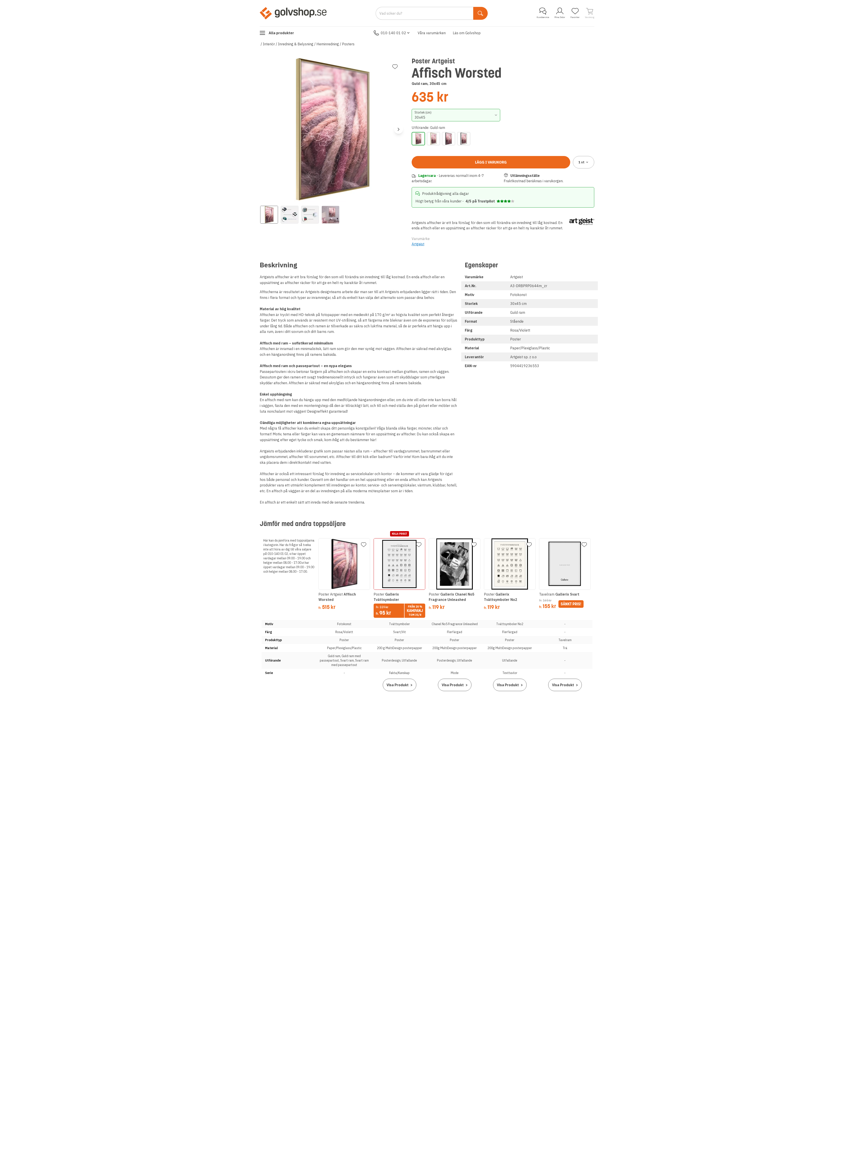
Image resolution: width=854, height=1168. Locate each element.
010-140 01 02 (393, 33)
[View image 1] (269, 215)
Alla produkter (281, 33)
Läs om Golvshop (467, 33)
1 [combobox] (581, 162)
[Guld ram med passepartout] (433, 138)
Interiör (269, 44)
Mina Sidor (559, 17)
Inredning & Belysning (295, 44)
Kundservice (543, 17)
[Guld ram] (418, 138)
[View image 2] (289, 215)
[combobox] (456, 115)
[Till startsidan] (293, 13)
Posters (348, 44)
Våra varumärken (432, 33)
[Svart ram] (448, 138)
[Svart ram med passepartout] (463, 138)
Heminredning (327, 44)
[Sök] (480, 13)
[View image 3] (310, 215)
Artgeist (418, 244)
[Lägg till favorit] (395, 66)
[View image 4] (330, 215)
